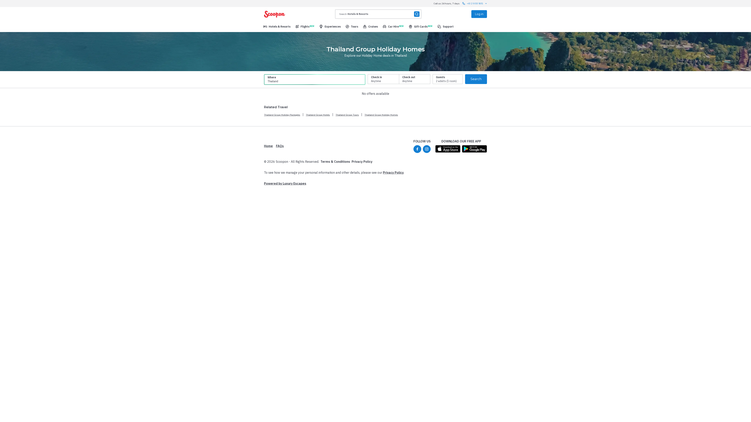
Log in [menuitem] (479, 14)
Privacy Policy (362, 162)
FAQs (280, 146)
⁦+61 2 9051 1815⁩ (475, 3)
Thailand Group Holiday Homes (381, 114)
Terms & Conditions (335, 162)
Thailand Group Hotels (318, 114)
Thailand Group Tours (347, 114)
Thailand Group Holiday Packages (282, 114)
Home (268, 146)
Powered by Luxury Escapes (285, 183)
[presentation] (378, 14)
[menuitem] (277, 26)
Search (476, 79)
